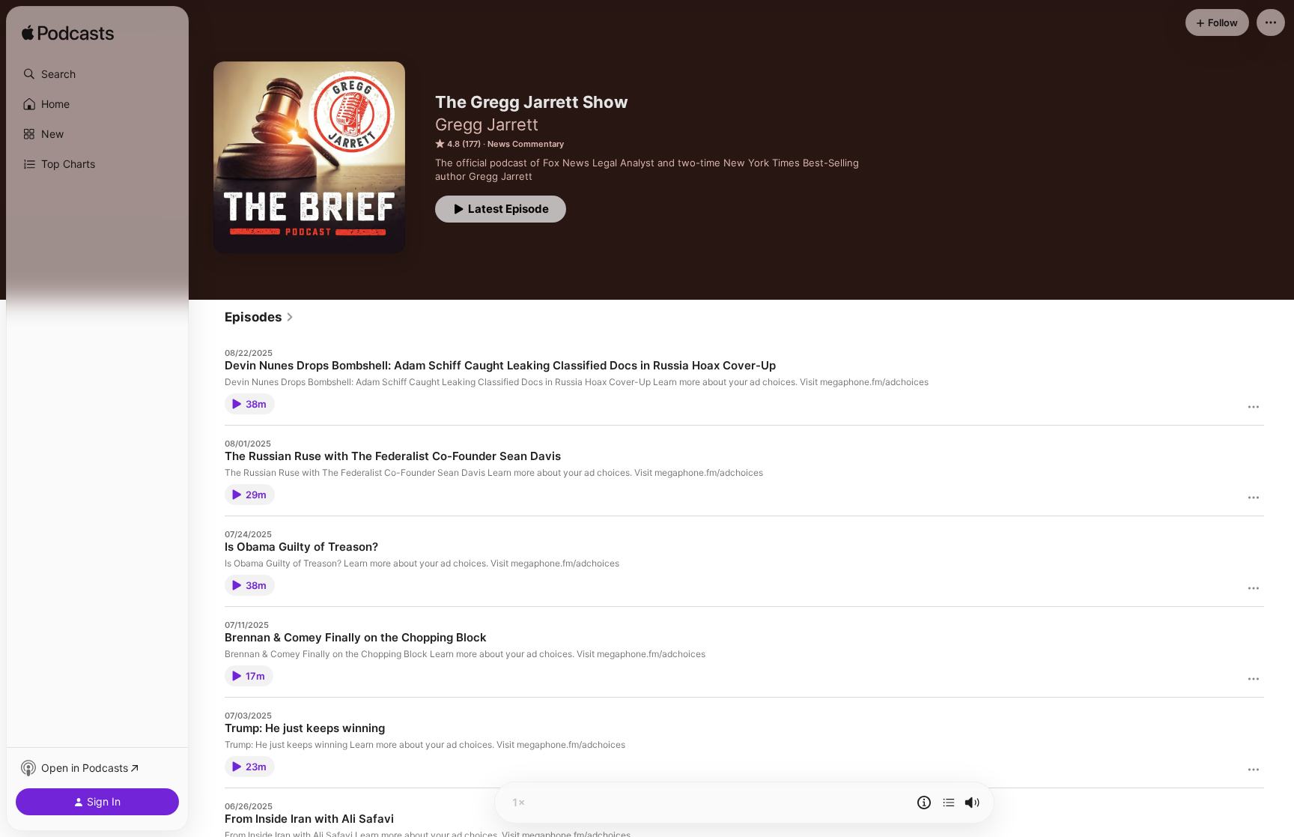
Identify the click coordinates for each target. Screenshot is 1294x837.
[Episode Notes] (924, 802)
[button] (97, 74)
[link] (259, 317)
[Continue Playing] (949, 802)
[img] (68, 33)
